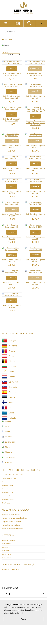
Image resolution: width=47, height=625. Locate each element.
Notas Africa (6, 547)
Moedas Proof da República (11, 525)
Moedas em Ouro (7, 492)
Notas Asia (5, 551)
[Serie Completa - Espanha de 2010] (12, 180)
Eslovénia (13, 387)
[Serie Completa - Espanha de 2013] (35, 135)
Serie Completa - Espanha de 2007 (35, 215)
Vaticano (8, 463)
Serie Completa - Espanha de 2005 (35, 238)
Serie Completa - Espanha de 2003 (35, 261)
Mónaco (8, 452)
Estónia (12, 397)
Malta (7, 447)
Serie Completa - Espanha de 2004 (11, 261)
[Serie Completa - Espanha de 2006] (12, 226)
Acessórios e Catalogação (10, 569)
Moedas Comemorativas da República (14, 518)
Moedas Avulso (7, 489)
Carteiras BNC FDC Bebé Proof (12, 475)
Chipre (11, 372)
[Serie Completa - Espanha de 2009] (35, 180)
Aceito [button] (23, 619)
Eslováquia (13, 382)
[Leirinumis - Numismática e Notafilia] (23, 7)
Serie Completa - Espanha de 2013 (35, 146)
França (11, 408)
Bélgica (12, 361)
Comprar (12, 69)
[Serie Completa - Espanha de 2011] (35, 158)
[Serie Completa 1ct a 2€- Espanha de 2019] (12, 108)
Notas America (6, 544)
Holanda (12, 418)
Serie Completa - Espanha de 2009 (35, 192)
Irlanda (8, 421)
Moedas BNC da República (11, 514)
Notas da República (8, 540)
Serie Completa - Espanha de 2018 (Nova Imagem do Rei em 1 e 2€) (35, 123)
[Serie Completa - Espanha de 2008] (12, 203)
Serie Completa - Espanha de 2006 (11, 238)
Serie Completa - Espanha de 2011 (35, 169)
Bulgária (12, 366)
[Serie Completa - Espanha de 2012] (12, 158)
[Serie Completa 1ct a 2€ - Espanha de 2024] (35, 62)
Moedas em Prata (7, 499)
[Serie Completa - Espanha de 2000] (35, 272)
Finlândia (12, 402)
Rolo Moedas (6, 503)
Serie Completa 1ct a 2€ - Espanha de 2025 (12, 74)
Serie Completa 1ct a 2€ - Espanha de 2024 (35, 74)
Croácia (12, 377)
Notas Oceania (7, 558)
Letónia (8, 432)
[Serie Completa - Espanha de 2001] (12, 272)
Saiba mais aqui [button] (16, 613)
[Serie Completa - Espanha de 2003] (35, 249)
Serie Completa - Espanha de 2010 (11, 192)
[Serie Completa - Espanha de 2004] (12, 249)
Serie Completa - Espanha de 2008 (11, 215)
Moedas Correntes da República (12, 528)
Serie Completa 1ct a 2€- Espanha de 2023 (12, 97)
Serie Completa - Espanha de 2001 (11, 283)
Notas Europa (6, 554)
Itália (7, 426)
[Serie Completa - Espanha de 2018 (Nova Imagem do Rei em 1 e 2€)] (35, 109)
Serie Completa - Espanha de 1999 (11, 306)
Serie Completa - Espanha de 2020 (35, 97)
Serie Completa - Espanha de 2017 (11, 146)
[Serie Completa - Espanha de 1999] (12, 295)
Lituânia (8, 437)
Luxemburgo (10, 442)
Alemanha (13, 346)
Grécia (11, 413)
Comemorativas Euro (9, 478)
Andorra (12, 351)
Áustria (11, 356)
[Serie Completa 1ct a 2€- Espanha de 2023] (12, 85)
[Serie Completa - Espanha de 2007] (35, 203)
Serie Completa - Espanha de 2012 (11, 169)
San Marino (9, 457)
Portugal (12, 341)
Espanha (10, 31)
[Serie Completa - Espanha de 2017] (12, 135)
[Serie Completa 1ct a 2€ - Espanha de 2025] (12, 62)
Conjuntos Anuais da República (12, 521)
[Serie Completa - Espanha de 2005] (35, 226)
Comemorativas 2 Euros (10, 482)
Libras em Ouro (7, 496)
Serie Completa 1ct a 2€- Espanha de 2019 (12, 120)
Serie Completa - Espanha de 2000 (35, 283)
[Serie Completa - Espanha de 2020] (35, 85)
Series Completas (7, 485)
